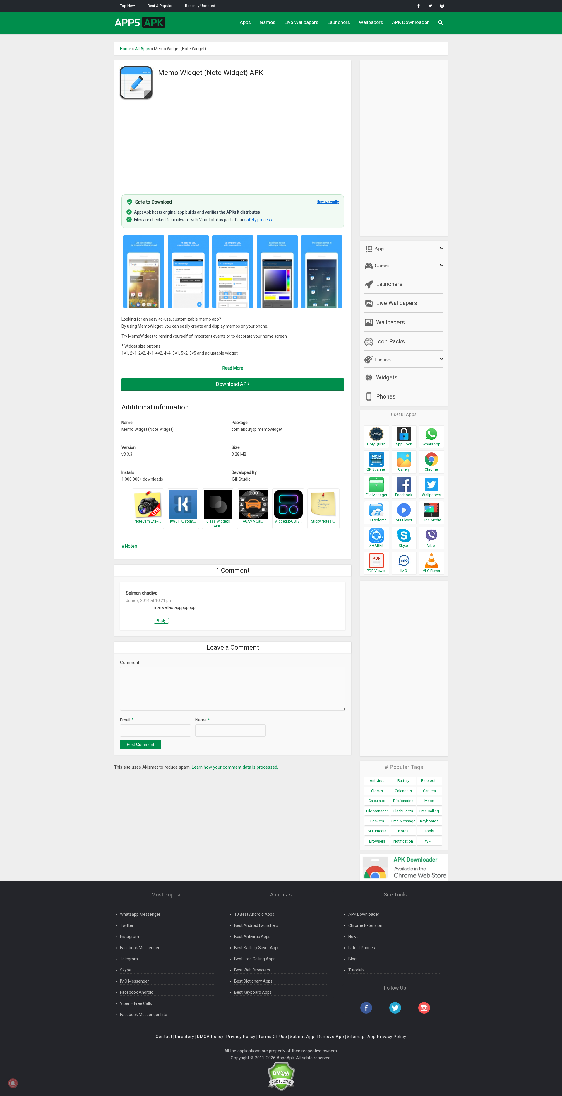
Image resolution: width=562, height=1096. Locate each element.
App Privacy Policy (386, 1036)
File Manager (377, 811)
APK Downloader (410, 22)
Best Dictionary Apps (253, 981)
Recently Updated (200, 6)
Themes (382, 359)
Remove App (330, 1036)
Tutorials (356, 970)
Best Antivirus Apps (252, 936)
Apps (245, 22)
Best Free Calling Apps (254, 958)
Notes (131, 546)
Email (126, 720)
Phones (385, 396)
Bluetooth (429, 780)
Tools (429, 831)
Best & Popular (160, 6)
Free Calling (429, 811)
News (353, 936)
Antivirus (377, 780)
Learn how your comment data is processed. (235, 767)
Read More (232, 368)
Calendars (403, 791)
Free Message (403, 821)
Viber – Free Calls (136, 1003)
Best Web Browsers (252, 970)
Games (267, 22)
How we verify (328, 202)
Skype (125, 970)
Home (125, 48)
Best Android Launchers (256, 925)
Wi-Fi (429, 841)
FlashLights (403, 811)
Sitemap (356, 1036)
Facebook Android (136, 992)
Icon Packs (390, 341)
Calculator (377, 801)
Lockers (377, 821)
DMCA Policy (210, 1036)
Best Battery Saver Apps (257, 947)
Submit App (302, 1036)
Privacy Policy (241, 1036)
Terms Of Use (272, 1036)
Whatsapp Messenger (140, 914)
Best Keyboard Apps (253, 992)
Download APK (233, 384)
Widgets (386, 377)
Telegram (129, 958)
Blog (352, 958)
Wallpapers (371, 22)
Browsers (377, 841)
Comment (129, 662)
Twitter (126, 925)
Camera (429, 791)
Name (202, 720)
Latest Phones (361, 947)
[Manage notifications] (13, 1083)
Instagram (129, 936)
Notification (403, 841)
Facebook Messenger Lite (143, 1014)
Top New (127, 6)
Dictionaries (403, 801)
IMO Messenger (134, 981)
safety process (258, 219)
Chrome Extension (365, 925)
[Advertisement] (232, 144)
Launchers (338, 22)
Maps (429, 801)
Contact (164, 1036)
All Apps (142, 48)
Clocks (377, 791)
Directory (184, 1036)
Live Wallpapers (301, 22)
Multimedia (377, 831)
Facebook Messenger (140, 947)
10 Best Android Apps (254, 914)
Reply (161, 621)
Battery (403, 780)
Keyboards (429, 821)
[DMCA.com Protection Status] (281, 1076)
